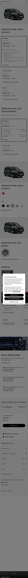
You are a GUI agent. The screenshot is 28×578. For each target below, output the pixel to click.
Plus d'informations (16, 291)
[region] (14, 289)
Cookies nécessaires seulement (14, 298)
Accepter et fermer (14, 295)
